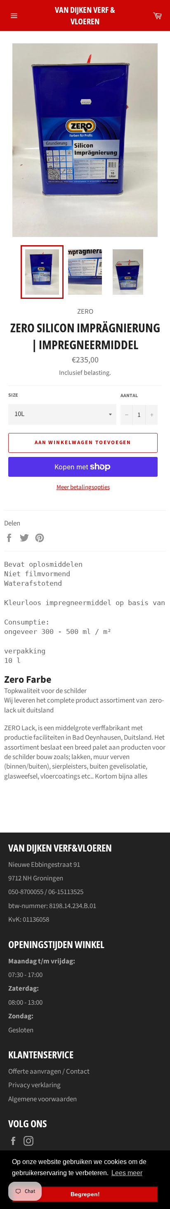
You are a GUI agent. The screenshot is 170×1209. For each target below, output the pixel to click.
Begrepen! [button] (85, 1194)
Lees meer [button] (126, 1172)
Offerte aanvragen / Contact (49, 1072)
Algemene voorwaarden (42, 1099)
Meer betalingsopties (83, 487)
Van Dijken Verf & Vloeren (85, 15)
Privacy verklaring (34, 1085)
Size (13, 395)
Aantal (129, 396)
